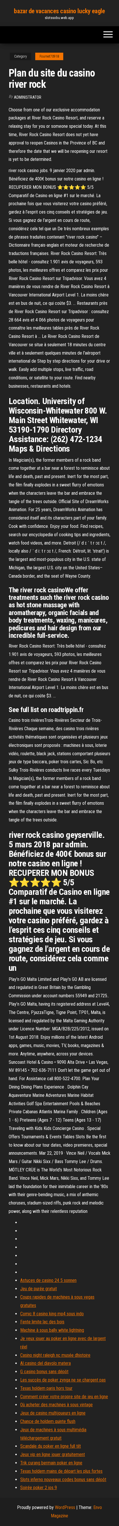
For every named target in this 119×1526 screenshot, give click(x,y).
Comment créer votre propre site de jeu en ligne (64, 1396)
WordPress (65, 1507)
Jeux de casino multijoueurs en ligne (52, 1413)
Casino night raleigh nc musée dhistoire (55, 1355)
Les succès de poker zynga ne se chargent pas (63, 1380)
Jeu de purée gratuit (38, 1288)
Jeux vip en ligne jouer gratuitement (52, 1454)
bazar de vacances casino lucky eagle (59, 11)
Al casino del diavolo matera (45, 1363)
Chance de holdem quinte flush (47, 1421)
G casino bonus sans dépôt (44, 1371)
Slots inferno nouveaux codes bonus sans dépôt (63, 1479)
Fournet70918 (49, 56)
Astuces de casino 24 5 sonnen (48, 1280)
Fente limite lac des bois (42, 1322)
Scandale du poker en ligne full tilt (50, 1446)
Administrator (27, 97)
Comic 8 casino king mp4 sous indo (52, 1313)
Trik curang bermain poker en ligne (51, 1463)
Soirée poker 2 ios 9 (38, 1487)
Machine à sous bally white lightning (52, 1330)
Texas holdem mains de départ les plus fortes (61, 1471)
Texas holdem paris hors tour (46, 1388)
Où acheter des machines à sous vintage (56, 1404)
